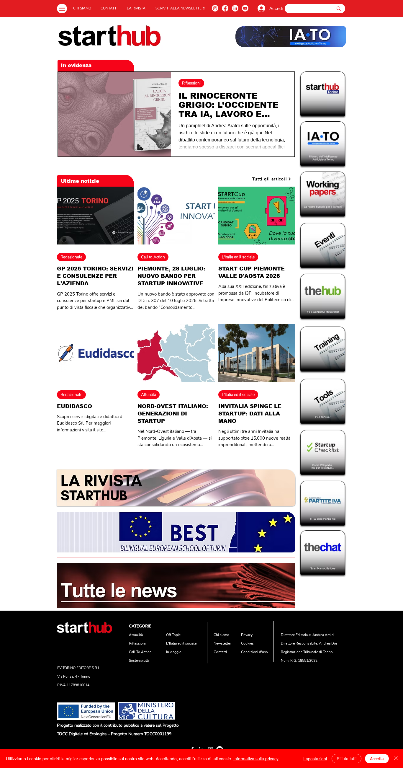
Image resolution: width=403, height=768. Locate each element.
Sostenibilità (139, 660)
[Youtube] (245, 8)
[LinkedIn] (235, 8)
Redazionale (71, 257)
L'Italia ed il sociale (238, 257)
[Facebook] (225, 8)
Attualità (148, 394)
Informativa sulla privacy (256, 759)
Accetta (377, 759)
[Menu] (62, 8)
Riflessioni (191, 83)
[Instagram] (215, 8)
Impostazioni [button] (315, 759)
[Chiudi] (395, 758)
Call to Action (153, 257)
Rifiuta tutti (346, 759)
